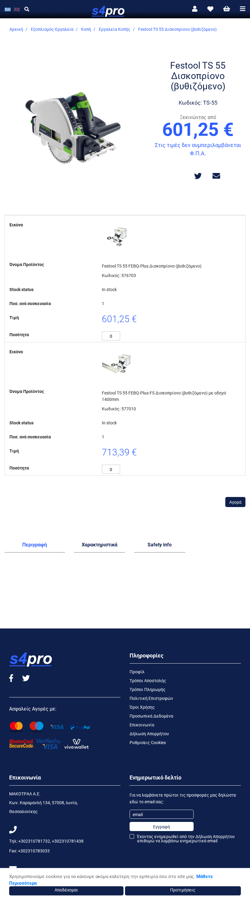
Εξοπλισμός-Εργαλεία (52, 29)
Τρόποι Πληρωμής (148, 689)
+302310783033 (34, 851)
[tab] (35, 546)
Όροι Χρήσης (142, 707)
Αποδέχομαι (66, 890)
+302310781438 (68, 841)
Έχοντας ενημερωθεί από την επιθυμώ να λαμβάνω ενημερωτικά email (186, 838)
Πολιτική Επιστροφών (151, 698)
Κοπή (86, 29)
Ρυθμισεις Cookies (148, 742)
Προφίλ (137, 672)
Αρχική (16, 29)
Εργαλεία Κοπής (114, 29)
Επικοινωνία (142, 725)
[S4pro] (125, 9)
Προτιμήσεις (182, 890)
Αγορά (235, 502)
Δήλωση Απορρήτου (149, 733)
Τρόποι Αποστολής (148, 680)
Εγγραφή (161, 827)
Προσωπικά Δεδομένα (151, 716)
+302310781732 (34, 841)
